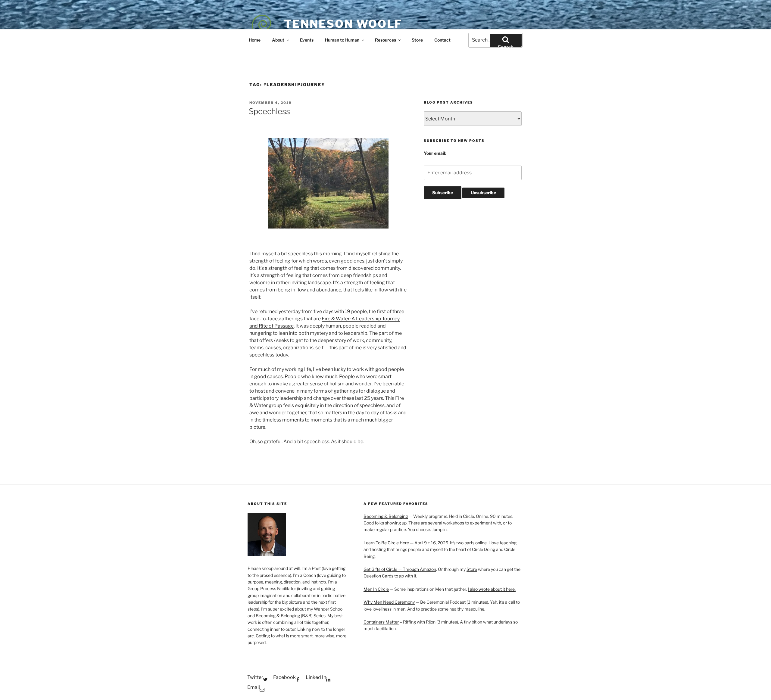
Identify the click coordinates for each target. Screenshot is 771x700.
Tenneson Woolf (343, 23)
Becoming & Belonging (386, 516)
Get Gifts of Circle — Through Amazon (400, 569)
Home (255, 39)
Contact (442, 39)
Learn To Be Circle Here (386, 542)
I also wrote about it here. (492, 589)
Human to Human (342, 39)
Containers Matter (381, 621)
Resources (385, 39)
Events (307, 39)
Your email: (435, 153)
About (278, 39)
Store (417, 39)
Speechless (269, 111)
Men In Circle (376, 589)
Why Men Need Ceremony (389, 602)
